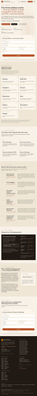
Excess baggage (22, 384)
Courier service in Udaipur (23, 341)
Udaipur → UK (3, 373)
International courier (10, 384)
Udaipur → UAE (3, 378)
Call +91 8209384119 (22, 24)
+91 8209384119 (21, 358)
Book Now (18, 55)
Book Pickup (30, 1)
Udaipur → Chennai (4, 362)
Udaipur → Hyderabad (4, 364)
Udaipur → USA (3, 372)
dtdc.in (4, 282)
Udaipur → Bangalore (4, 361)
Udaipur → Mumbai (4, 358)
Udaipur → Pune (4, 365)
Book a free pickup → (5, 24)
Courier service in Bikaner (23, 348)
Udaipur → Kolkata (4, 368)
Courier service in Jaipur (23, 342)
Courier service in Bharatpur (23, 351)
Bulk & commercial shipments (30, 384)
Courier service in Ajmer (23, 345)
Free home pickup (17, 384)
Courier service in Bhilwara (23, 352)
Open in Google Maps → (23, 368)
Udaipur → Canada (4, 375)
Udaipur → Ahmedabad (5, 367)
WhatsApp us (14, 24)
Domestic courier (4, 384)
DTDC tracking (10, 386)
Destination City (22, 47)
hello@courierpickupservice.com (24, 361)
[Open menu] (35, 2)
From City (4, 47)
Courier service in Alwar (23, 349)
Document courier (4, 386)
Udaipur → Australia (4, 376)
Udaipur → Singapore (4, 379)
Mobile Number (5, 317)
